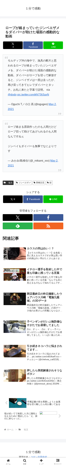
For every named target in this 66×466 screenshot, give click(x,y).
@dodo (12, 94)
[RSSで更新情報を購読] (48, 226)
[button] (59, 420)
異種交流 (40, 182)
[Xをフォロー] (18, 217)
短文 (9, 182)
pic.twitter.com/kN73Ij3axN (33, 94)
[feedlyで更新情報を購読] (18, 226)
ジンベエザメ (25, 182)
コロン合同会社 (39, 457)
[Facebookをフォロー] (48, 217)
